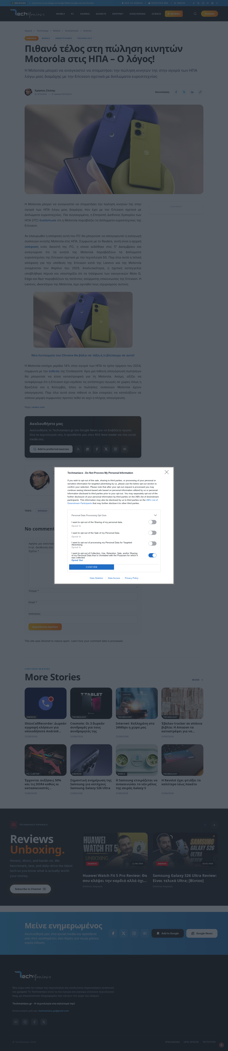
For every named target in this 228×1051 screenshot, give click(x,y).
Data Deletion (96, 578)
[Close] (168, 473)
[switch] (152, 522)
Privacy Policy (131, 578)
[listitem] (114, 515)
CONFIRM (91, 567)
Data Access (114, 578)
